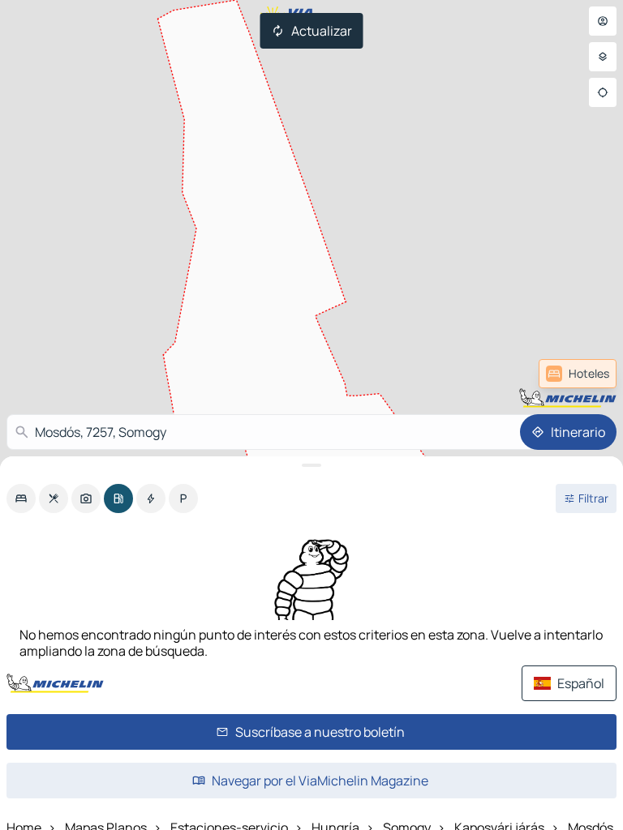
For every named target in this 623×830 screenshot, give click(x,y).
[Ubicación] (603, 92)
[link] (578, 373)
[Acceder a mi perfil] (603, 21)
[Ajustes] (603, 56)
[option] (21, 498)
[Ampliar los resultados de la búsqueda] (311, 465)
